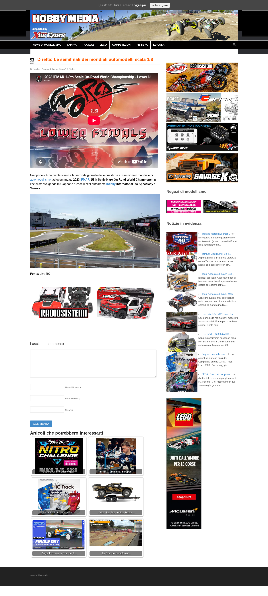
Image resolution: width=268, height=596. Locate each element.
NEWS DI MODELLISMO (47, 44)
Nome (73, 387)
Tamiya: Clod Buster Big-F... (217, 253)
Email (72, 399)
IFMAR (85, 179)
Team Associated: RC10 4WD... (218, 294)
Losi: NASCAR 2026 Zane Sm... (219, 314)
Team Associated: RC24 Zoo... (218, 274)
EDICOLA (158, 44)
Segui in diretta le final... (214, 354)
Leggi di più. (139, 5)
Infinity (111, 184)
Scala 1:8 (63, 69)
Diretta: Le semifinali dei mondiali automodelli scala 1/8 (95, 59)
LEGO (103, 44)
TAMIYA (72, 44)
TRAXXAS (88, 44)
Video (72, 69)
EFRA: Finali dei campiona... (217, 374)
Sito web (69, 410)
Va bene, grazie (160, 5)
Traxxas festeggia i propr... (216, 233)
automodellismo (40, 179)
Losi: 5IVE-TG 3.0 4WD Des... (218, 334)
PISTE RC (142, 44)
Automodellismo (50, 69)
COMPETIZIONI (121, 44)
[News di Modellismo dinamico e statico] (72, 22)
